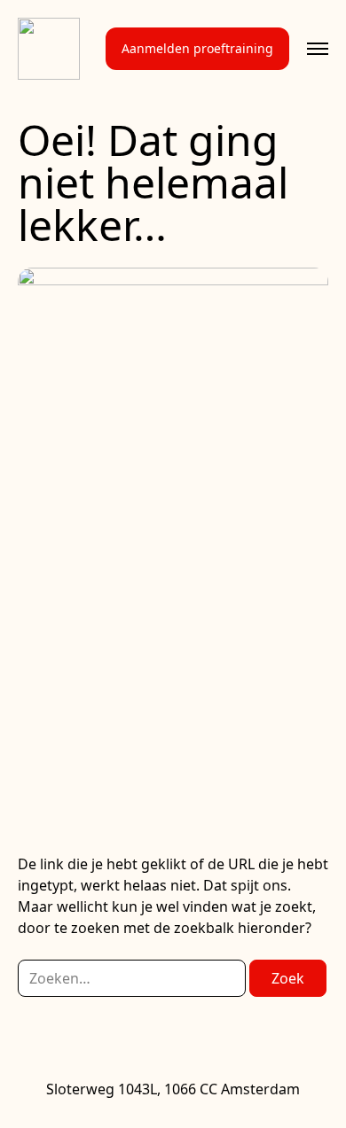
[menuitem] (197, 48)
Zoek (287, 978)
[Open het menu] (317, 48)
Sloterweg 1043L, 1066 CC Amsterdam (173, 1089)
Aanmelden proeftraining (197, 48)
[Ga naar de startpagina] (49, 49)
